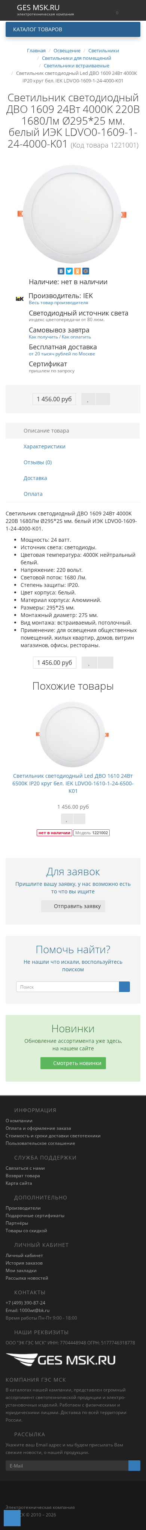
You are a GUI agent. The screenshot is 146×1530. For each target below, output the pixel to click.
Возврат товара (23, 1175)
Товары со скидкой (26, 1230)
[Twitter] (69, 271)
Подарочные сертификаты (35, 1215)
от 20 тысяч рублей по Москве (62, 353)
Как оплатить (76, 337)
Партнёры (17, 1223)
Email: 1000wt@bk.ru (27, 1310)
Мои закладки (21, 1270)
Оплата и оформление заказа (38, 1128)
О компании (19, 1120)
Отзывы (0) (37, 462)
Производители (23, 1208)
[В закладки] (88, 399)
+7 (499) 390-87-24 (25, 1303)
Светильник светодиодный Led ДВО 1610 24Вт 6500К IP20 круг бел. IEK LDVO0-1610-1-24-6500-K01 (73, 783)
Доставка (34, 478)
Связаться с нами (25, 1168)
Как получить (43, 337)
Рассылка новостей (27, 1278)
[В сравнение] (103, 399)
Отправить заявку (76, 906)
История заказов (24, 1263)
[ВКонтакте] (61, 271)
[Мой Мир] (85, 271)
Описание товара (45, 430)
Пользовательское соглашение (40, 1143)
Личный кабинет (24, 1255)
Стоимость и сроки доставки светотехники (53, 1135)
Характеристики (44, 446)
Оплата (32, 493)
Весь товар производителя (58, 302)
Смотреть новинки (76, 1063)
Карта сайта (19, 1183)
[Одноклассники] (77, 271)
